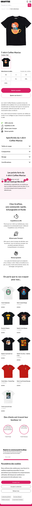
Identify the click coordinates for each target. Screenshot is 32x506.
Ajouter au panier (16, 90)
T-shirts (7, 9)
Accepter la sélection (16, 486)
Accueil (3, 9)
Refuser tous (16, 491)
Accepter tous (16, 482)
